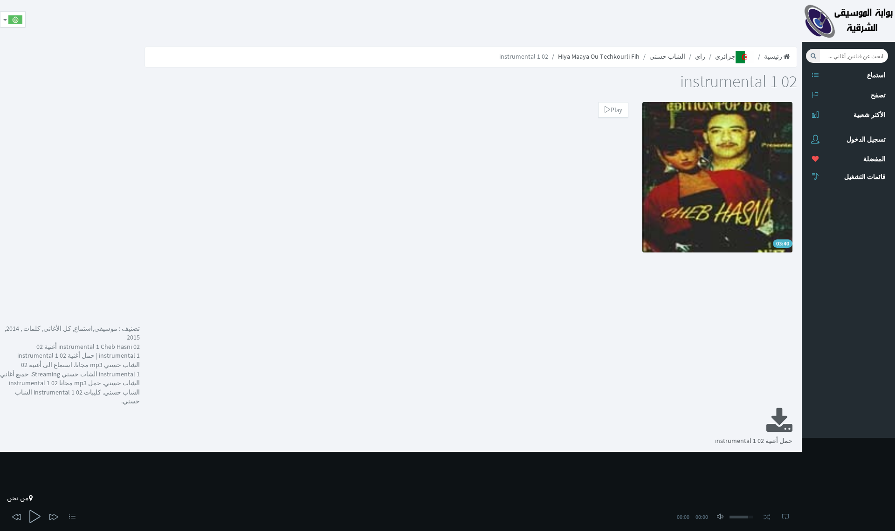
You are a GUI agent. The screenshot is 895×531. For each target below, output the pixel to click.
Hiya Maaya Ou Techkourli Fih (599, 56)
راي (700, 56)
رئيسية (774, 56)
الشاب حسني (667, 56)
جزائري (725, 56)
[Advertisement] (632, 21)
